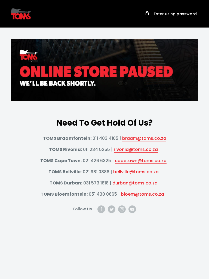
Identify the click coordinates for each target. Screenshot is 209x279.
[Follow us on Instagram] (122, 209)
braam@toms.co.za (144, 138)
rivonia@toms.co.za (136, 149)
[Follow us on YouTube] (132, 209)
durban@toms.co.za (135, 183)
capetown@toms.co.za (141, 160)
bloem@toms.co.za (142, 194)
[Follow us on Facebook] (101, 209)
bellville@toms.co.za (136, 172)
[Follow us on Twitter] (111, 209)
